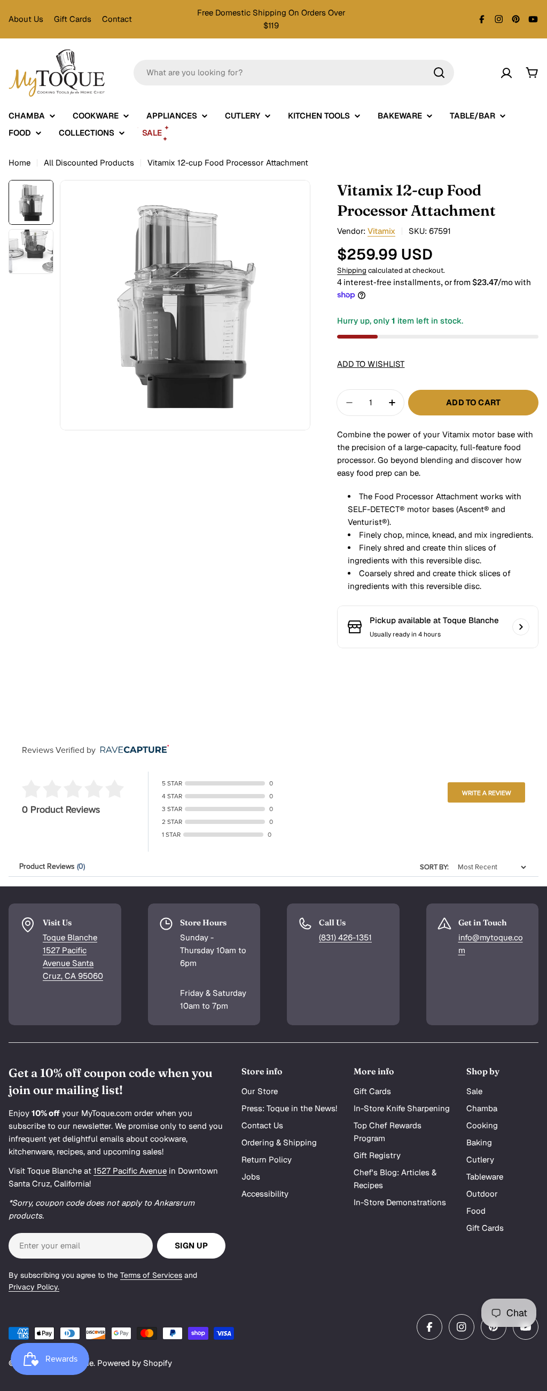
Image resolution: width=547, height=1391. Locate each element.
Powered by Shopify (134, 1363)
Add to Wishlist (370, 364)
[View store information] (520, 626)
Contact (117, 19)
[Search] (439, 72)
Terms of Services (151, 1275)
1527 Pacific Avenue (130, 1171)
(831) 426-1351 (345, 937)
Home (19, 163)
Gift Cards (72, 19)
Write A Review (486, 793)
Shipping (351, 270)
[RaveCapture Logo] (132, 750)
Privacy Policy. (34, 1287)
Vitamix (381, 231)
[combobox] (294, 72)
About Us (26, 19)
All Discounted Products (89, 163)
